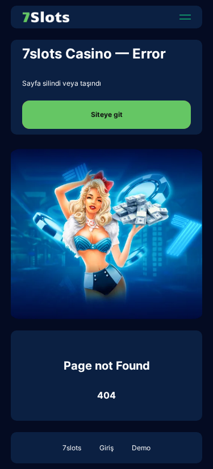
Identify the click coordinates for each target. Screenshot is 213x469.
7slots (71, 447)
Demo (141, 447)
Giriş (106, 447)
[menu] (185, 17)
